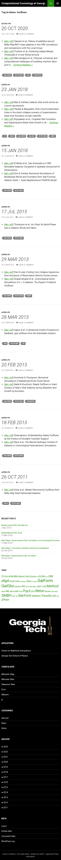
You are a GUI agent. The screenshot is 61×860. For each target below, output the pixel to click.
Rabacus (5, 694)
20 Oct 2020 (14, 28)
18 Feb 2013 (14, 422)
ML (8, 591)
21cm (4, 576)
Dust (12, 581)
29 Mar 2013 (15, 259)
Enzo (3, 689)
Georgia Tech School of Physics (14, 656)
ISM (5, 343)
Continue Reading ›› (23, 65)
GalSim (17, 586)
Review (48, 591)
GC (23, 586)
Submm (36, 595)
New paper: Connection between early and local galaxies (25, 548)
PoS (28, 75)
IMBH (34, 587)
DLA (46, 577)
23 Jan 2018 (14, 89)
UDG (54, 596)
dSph (6, 503)
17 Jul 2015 (14, 211)
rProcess (54, 591)
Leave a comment (26, 34)
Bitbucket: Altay (7, 674)
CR (5, 136)
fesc (29, 581)
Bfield (21, 576)
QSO (33, 591)
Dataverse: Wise (8, 684)
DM (51, 576)
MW (17, 591)
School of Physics (9, 854)
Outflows (19, 75)
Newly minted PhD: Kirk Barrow (14, 525)
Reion (29, 296)
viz (58, 596)
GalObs (32, 136)
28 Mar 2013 (15, 317)
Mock (12, 591)
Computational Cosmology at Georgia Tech (24, 3)
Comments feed (8, 836)
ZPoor (5, 599)
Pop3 (26, 591)
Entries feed (6, 831)
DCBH (12, 136)
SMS (13, 596)
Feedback (23, 581)
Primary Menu (57, 3)
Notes (4, 728)
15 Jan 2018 (14, 150)
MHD (3, 591)
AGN (10, 576)
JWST (39, 586)
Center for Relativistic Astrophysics (16, 651)
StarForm (24, 596)
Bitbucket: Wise (7, 679)
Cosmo (32, 576)
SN (23, 343)
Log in (4, 826)
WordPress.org (8, 841)
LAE (44, 586)
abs (7, 41)
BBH (16, 576)
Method (52, 586)
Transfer (37, 75)
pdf (11, 41)
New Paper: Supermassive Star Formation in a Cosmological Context (30, 540)
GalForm (7, 75)
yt (2, 699)
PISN (20, 591)
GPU (27, 587)
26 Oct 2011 (14, 477)
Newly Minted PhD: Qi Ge (11, 533)
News (3, 723)
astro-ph (6, 24)
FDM (17, 581)
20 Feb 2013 (14, 364)
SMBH (53, 136)
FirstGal (34, 581)
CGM (26, 576)
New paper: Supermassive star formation (18, 556)
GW (31, 587)
